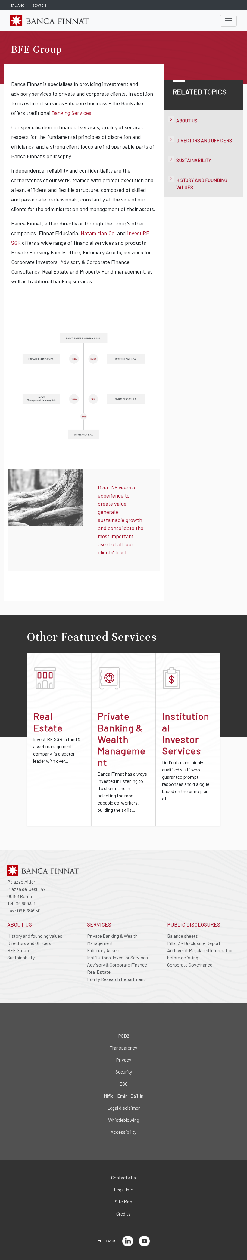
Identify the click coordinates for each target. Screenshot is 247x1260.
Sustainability (193, 160)
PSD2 (123, 1035)
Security (123, 1072)
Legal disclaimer (123, 1108)
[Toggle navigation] (228, 21)
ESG (123, 1084)
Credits (123, 1213)
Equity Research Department (116, 979)
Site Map (123, 1201)
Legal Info (123, 1189)
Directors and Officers (204, 140)
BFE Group (18, 950)
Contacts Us (123, 1177)
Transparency (123, 1047)
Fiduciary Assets (104, 950)
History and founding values (34, 936)
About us (186, 120)
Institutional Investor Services (117, 957)
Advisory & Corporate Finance (117, 964)
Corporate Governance (189, 964)
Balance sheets (182, 936)
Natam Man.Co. (98, 233)
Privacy (123, 1059)
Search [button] (39, 5)
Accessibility (123, 1132)
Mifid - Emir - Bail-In (123, 1096)
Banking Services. (72, 112)
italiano (17, 5)
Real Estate (99, 972)
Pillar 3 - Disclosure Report (193, 943)
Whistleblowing (123, 1120)
